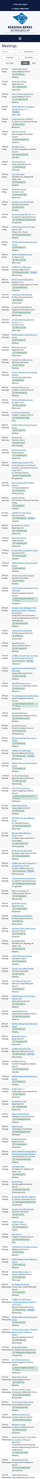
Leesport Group (18, 498)
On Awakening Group (20, 1284)
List (25, 63)
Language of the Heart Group (23, 878)
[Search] (17, 52)
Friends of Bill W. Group (21, 1389)
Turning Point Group (20, 775)
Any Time (29, 57)
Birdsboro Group (19, 1424)
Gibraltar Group (18, 147)
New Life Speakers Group (22, 254)
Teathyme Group (18, 1061)
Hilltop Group (17, 1126)
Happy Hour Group (19, 69)
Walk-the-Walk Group (20, 1114)
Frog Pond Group (19, 131)
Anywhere (28, 51)
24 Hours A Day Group (21, 412)
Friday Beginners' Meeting (22, 119)
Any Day (9, 57)
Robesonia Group (19, 189)
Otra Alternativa (18, 174)
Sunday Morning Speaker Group (25, 550)
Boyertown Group (19, 81)
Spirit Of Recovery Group (22, 956)
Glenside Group (18, 643)
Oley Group (16, 1234)
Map (34, 63)
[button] (20, 38)
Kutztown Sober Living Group (23, 928)
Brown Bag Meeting (19, 1347)
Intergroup (20, 28)
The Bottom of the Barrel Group (24, 1247)
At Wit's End (16, 1089)
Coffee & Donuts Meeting (22, 294)
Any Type (9, 63)
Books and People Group (22, 851)
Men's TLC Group (19, 891)
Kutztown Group (18, 162)
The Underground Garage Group (25, 696)
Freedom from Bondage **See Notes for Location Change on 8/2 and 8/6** (24, 610)
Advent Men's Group (20, 1272)
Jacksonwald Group (19, 713)
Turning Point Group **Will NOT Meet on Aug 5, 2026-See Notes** (25, 1332)
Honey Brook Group (20, 1460)
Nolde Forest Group (20, 1475)
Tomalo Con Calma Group (22, 360)
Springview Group (19, 725)
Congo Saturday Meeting (22, 307)
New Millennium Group (21, 683)
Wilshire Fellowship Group (22, 400)
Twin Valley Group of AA (21, 981)
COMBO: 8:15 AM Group (21, 267)
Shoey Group (17, 1181)
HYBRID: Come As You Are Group (25, 655)
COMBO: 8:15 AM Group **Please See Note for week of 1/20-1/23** (24, 1302)
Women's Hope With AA (21, 214)
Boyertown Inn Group (20, 525)
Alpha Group (17, 437)
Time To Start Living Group (22, 94)
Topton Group (17, 1222)
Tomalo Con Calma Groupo (23, 202)
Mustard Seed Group (20, 387)
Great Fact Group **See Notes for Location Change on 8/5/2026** (24, 1439)
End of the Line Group (20, 788)
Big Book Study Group (20, 1414)
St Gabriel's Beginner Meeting (24, 1197)
